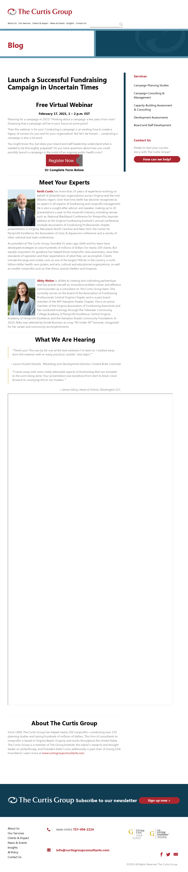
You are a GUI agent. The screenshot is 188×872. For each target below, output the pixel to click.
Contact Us (81, 23)
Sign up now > (159, 800)
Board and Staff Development (152, 125)
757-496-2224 (83, 829)
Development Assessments (151, 117)
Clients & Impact (40, 23)
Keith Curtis (45, 191)
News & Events (57, 23)
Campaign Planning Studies (151, 85)
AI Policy (13, 852)
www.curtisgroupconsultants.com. (63, 753)
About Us (12, 23)
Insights (70, 23)
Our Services (24, 23)
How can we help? (157, 159)
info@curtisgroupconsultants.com (82, 850)
